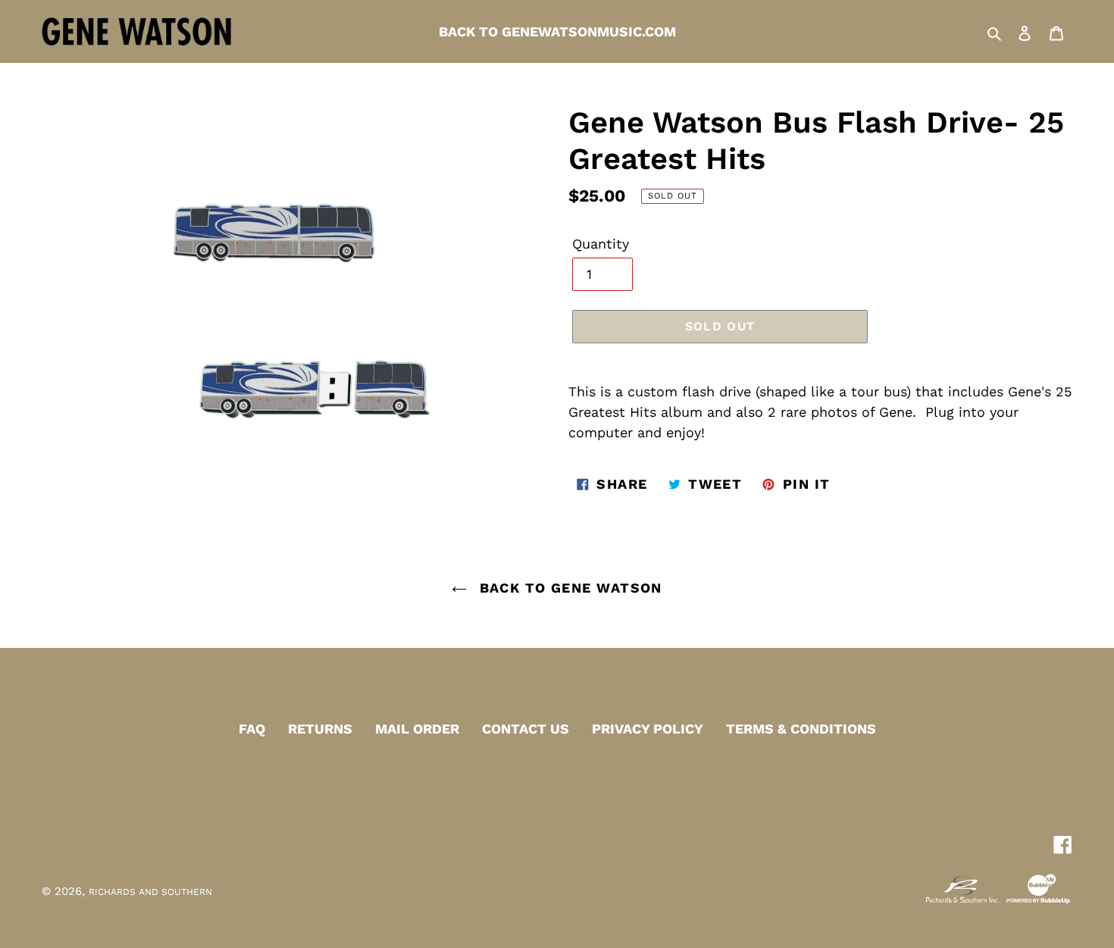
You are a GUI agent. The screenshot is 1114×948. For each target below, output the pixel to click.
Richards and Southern (150, 892)
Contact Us (525, 729)
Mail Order (417, 729)
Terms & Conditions (801, 729)
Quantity (600, 244)
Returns (320, 729)
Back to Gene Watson (568, 588)
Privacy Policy (647, 729)
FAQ (252, 729)
